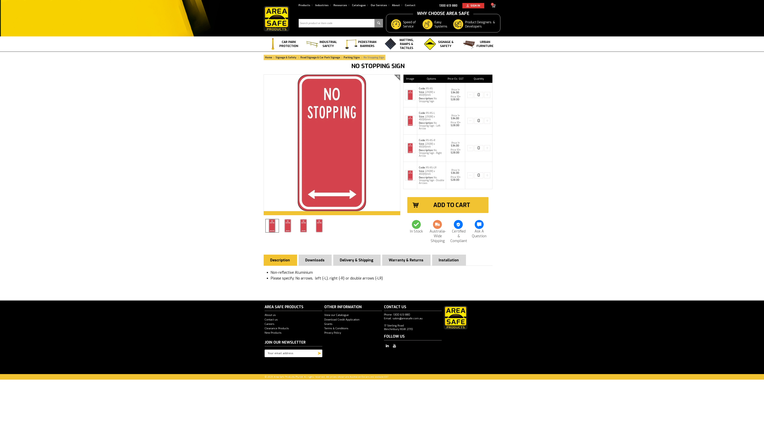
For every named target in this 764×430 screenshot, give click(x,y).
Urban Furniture (485, 44)
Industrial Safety (328, 44)
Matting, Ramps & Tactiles (407, 44)
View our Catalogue (336, 315)
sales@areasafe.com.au (408, 318)
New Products (273, 332)
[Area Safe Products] (276, 18)
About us (270, 315)
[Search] (378, 23)
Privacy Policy (332, 332)
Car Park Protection (288, 44)
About (396, 5)
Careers (269, 324)
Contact (410, 5)
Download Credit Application (342, 319)
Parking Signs (352, 57)
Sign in (474, 5)
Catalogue (359, 5)
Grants (328, 324)
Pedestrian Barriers (367, 44)
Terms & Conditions (336, 328)
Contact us (271, 319)
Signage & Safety (446, 44)
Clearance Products (277, 328)
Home (268, 57)
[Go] (319, 352)
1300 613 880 (448, 6)
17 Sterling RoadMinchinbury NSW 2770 (398, 327)
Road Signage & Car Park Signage (320, 57)
